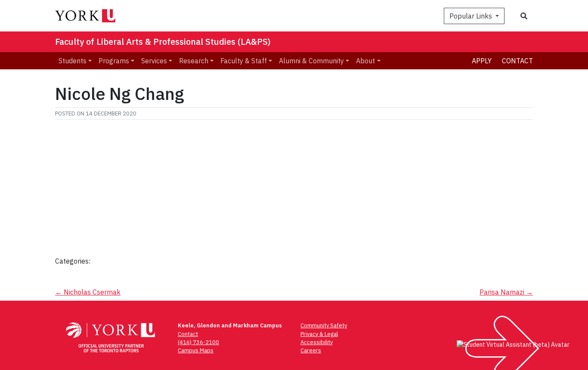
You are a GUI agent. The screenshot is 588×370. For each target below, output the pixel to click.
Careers (310, 350)
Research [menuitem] (193, 60)
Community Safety (323, 325)
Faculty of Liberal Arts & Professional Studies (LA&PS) (163, 41)
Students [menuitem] (73, 60)
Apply (482, 60)
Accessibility (316, 342)
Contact (517, 60)
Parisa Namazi (506, 292)
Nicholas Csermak (88, 292)
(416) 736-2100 (198, 342)
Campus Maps (196, 350)
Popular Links (471, 16)
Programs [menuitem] (114, 60)
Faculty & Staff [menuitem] (243, 60)
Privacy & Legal (319, 334)
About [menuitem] (365, 60)
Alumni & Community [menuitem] (311, 60)
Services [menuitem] (154, 60)
